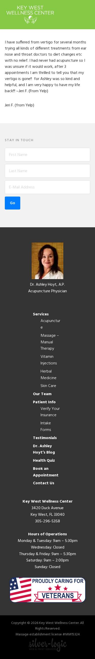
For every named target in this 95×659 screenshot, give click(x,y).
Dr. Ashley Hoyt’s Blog (44, 449)
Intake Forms (46, 426)
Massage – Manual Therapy (50, 342)
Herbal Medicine (48, 374)
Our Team (42, 394)
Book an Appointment (46, 472)
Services (41, 314)
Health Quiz (44, 460)
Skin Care (48, 386)
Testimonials (45, 438)
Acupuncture (50, 324)
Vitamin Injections (49, 360)
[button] (87, 14)
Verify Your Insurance (50, 412)
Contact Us (43, 483)
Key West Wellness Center (30, 14)
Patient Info (44, 402)
